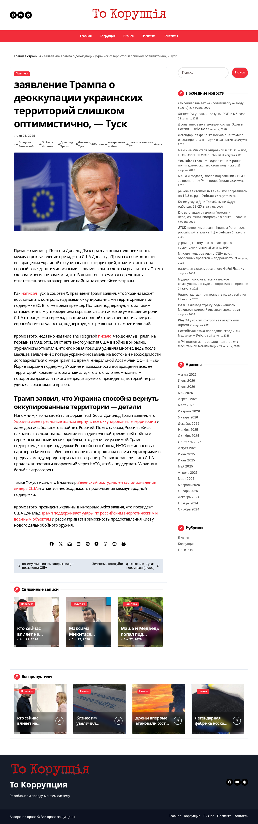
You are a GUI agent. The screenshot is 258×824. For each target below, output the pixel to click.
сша (159, 144)
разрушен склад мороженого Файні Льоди (210, 269)
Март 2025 (186, 479)
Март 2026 (186, 405)
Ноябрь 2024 (188, 503)
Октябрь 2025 (188, 436)
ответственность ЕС (141, 144)
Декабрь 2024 (188, 497)
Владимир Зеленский (26, 144)
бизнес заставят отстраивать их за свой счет (212, 294)
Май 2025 (185, 466)
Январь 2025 (188, 491)
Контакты (171, 36)
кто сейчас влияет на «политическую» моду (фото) (36, 636)
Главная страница (27, 56)
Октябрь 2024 (188, 509)
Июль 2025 (186, 454)
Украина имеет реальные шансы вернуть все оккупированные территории (85, 421)
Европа (99, 144)
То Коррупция (39, 784)
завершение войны (116, 144)
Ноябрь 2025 (188, 430)
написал (29, 293)
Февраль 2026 (189, 411)
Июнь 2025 (186, 460)
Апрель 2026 (188, 399)
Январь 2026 (188, 417)
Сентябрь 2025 (189, 442)
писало (104, 336)
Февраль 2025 (189, 485)
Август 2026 (187, 374)
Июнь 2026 (186, 387)
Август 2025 (187, 448)
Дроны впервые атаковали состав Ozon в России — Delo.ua (152, 725)
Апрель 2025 (188, 473)
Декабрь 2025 (188, 424)
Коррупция (107, 36)
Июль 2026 (186, 381)
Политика (149, 36)
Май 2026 (185, 393)
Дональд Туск (84, 144)
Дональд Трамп (66, 144)
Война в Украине (47, 144)
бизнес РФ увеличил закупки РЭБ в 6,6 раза (211, 114)
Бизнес (128, 36)
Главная (86, 36)
